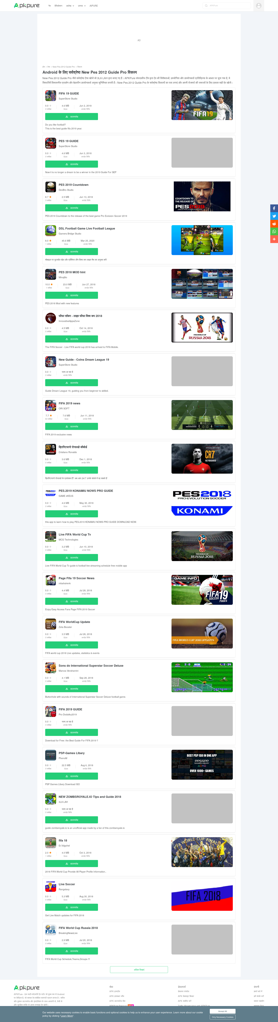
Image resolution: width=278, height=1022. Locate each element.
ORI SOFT (64, 408)
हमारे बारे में (258, 991)
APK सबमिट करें (184, 1000)
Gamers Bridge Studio (70, 233)
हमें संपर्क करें (259, 996)
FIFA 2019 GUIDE (70, 709)
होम (43, 66)
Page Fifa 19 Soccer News (76, 578)
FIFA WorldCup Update (74, 622)
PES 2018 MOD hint (72, 272)
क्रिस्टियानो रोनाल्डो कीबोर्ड (73, 447)
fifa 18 (63, 840)
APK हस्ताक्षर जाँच (116, 996)
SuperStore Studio (68, 98)
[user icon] (259, 6)
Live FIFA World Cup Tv (75, 534)
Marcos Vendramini (68, 670)
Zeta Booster (65, 627)
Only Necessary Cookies (222, 1017)
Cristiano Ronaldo (68, 452)
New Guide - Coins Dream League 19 (84, 359)
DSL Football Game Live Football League (87, 228)
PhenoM (63, 758)
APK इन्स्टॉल (114, 991)
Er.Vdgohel (64, 845)
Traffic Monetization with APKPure (194, 1005)
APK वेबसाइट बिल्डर (186, 996)
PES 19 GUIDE (69, 141)
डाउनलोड (74, 116)
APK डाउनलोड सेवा (117, 1000)
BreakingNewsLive (68, 933)
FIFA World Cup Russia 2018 (78, 928)
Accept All (222, 1011)
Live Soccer (67, 884)
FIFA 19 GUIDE (69, 93)
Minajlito (63, 277)
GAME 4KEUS (66, 495)
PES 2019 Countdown (73, 185)
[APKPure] (26, 5)
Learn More (67, 1015)
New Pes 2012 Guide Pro (64, 66)
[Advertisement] (139, 40)
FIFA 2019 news (69, 403)
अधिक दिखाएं (139, 969)
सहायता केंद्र (259, 1005)
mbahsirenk (65, 583)
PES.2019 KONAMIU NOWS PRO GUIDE (86, 491)
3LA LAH (63, 801)
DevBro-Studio (66, 189)
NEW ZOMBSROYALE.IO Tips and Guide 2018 (90, 797)
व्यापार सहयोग (259, 1000)
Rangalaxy (64, 889)
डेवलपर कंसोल (183, 991)
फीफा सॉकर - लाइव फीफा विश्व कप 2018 (80, 316)
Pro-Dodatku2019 (68, 714)
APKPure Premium (118, 1005)
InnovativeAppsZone (69, 321)
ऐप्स (48, 66)
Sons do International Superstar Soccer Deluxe (91, 665)
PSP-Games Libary (72, 753)
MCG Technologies (68, 539)
